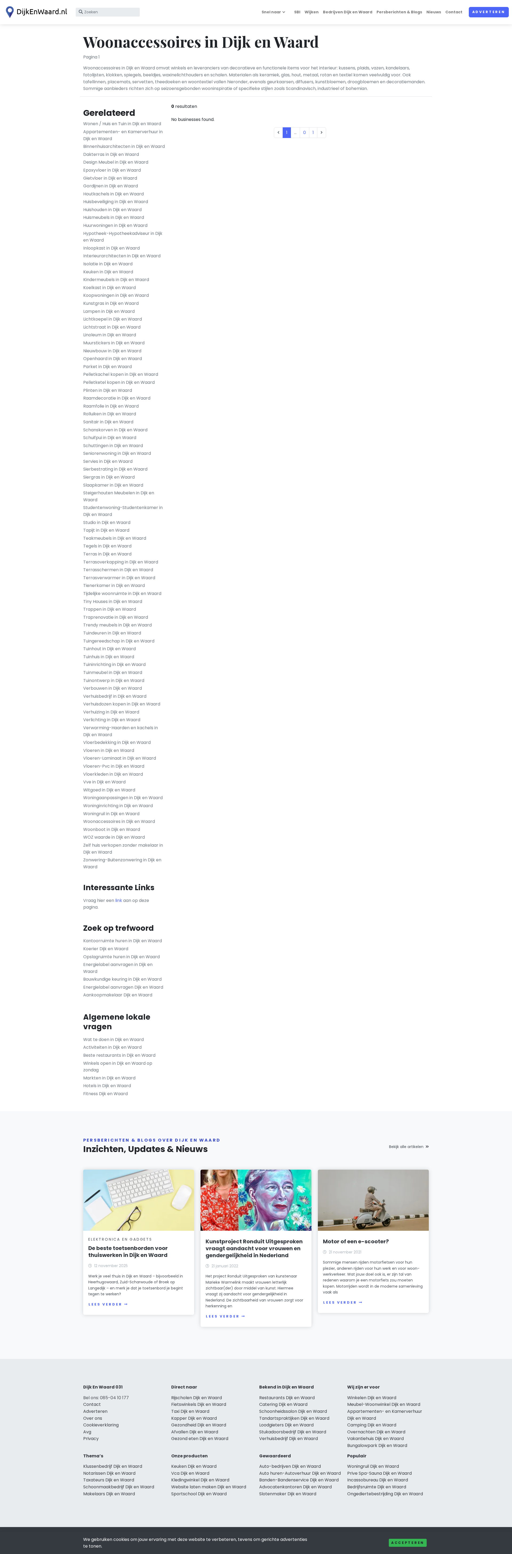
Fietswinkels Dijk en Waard (198, 1404)
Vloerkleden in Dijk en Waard (113, 774)
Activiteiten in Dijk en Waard (112, 1047)
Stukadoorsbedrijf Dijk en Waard (292, 1432)
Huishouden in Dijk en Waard (112, 210)
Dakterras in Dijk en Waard (111, 154)
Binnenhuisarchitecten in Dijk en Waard (124, 146)
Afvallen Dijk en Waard (194, 1432)
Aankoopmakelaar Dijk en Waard (117, 995)
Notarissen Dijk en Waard (109, 1473)
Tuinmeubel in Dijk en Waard (112, 672)
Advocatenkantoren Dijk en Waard (295, 1487)
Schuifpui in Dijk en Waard (109, 438)
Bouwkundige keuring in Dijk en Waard (122, 979)
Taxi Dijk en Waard (190, 1411)
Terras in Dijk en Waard (107, 554)
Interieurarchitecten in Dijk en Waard (122, 256)
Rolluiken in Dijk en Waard (109, 414)
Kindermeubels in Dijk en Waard (116, 280)
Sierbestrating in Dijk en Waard (115, 469)
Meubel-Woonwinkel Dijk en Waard (383, 1404)
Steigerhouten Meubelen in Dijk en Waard (118, 496)
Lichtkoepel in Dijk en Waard (112, 319)
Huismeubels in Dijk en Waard (113, 217)
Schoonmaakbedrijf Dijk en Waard (118, 1487)
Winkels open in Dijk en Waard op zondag (117, 1066)
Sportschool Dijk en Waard (199, 1494)
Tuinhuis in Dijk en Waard (108, 657)
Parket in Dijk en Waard (107, 367)
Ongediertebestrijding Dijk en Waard (385, 1494)
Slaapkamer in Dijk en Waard (113, 485)
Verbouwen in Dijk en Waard (112, 688)
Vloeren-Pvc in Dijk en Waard (113, 766)
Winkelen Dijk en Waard (371, 1398)
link (118, 900)
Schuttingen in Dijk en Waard (113, 446)
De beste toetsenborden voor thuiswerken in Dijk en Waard (128, 1251)
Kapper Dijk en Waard (194, 1418)
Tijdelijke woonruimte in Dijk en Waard (122, 593)
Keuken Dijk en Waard (194, 1466)
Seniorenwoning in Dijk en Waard (117, 453)
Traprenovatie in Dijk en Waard (115, 617)
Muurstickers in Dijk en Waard (114, 343)
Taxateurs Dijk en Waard (108, 1480)
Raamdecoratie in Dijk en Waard (116, 398)
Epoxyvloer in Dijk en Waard (112, 170)
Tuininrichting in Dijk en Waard (114, 664)
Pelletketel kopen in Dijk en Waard (119, 382)
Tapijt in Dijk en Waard (106, 530)
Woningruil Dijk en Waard (373, 1466)
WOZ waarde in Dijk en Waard (114, 837)
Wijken (312, 12)
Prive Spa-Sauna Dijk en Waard (379, 1473)
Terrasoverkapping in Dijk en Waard (120, 562)
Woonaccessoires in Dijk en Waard (119, 821)
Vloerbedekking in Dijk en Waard (117, 742)
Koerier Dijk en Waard (105, 949)
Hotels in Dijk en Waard (107, 1086)
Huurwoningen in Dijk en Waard (115, 225)
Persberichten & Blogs (399, 12)
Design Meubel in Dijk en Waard (115, 162)
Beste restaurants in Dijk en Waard (119, 1055)
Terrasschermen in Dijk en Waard (118, 570)
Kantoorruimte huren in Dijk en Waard (122, 941)
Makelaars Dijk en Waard (109, 1494)
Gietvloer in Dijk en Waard (110, 178)
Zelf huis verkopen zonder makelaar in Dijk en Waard (123, 848)
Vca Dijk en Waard (190, 1473)
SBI (297, 12)
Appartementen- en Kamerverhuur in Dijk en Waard (123, 135)
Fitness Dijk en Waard (105, 1094)
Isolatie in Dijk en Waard (108, 264)
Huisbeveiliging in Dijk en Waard (115, 202)
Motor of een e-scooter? (356, 1241)
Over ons (92, 1418)
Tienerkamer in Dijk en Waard (114, 585)
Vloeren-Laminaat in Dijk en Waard (119, 758)
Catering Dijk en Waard (283, 1404)
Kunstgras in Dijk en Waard (111, 303)
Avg (87, 1432)
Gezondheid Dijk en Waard (198, 1425)
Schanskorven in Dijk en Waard (115, 430)
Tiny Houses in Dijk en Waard (112, 601)
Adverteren (488, 12)
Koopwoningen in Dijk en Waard (116, 295)
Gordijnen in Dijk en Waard (110, 186)
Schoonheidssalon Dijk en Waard (293, 1411)
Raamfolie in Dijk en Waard (111, 406)
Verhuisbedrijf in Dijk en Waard (114, 696)
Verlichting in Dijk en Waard (111, 720)
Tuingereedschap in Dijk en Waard (118, 641)
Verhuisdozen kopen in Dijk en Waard (121, 704)
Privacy (91, 1438)
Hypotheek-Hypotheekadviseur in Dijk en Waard (122, 236)
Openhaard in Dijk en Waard (112, 359)
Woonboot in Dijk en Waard (111, 829)
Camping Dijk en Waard (371, 1425)
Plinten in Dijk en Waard (107, 390)
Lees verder (105, 1304)
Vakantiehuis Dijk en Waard (375, 1438)
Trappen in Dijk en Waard (109, 609)
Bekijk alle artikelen (406, 1146)
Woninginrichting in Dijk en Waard (118, 806)
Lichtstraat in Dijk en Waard (112, 327)
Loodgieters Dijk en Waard (286, 1425)
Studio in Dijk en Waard (106, 522)
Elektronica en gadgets (120, 1239)
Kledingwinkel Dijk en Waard (200, 1480)
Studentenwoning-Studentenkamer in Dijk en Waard (123, 511)
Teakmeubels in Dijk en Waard (114, 538)
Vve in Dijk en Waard (104, 782)
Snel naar (271, 12)
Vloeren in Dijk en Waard (108, 750)
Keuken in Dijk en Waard (108, 272)
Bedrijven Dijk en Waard (347, 12)
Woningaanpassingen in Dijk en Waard (123, 798)
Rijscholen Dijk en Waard (196, 1398)
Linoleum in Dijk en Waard (109, 335)
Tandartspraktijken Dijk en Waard (294, 1418)
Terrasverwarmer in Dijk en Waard (119, 578)
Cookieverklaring (101, 1425)
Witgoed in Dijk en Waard (109, 790)
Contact (453, 12)
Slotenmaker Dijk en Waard (287, 1494)
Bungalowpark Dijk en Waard (377, 1445)
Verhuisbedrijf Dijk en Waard (288, 1438)
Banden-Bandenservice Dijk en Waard (299, 1480)
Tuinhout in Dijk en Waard (109, 649)
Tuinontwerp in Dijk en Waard (113, 680)
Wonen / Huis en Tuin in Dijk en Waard (122, 124)
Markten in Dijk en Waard (109, 1078)
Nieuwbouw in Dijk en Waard (112, 351)
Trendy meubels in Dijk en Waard (117, 625)
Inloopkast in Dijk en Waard (111, 248)
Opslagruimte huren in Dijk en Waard (121, 957)
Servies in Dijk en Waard (108, 461)
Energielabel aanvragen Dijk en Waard (123, 987)
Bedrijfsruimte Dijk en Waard (376, 1487)
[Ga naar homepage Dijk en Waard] (35, 12)
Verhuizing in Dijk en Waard (111, 712)
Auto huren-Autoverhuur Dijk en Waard (300, 1473)
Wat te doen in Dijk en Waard (113, 1039)
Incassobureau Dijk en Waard (377, 1480)
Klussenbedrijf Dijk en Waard (112, 1466)
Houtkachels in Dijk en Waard (113, 194)
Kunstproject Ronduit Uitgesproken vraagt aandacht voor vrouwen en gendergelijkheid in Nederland (254, 1248)
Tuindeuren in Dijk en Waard (112, 633)
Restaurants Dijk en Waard (287, 1398)
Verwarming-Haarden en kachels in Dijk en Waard (120, 731)
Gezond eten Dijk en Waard (199, 1438)
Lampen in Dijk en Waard (109, 311)
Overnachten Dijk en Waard (376, 1432)
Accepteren (407, 1542)
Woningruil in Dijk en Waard (111, 814)
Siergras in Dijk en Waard (109, 477)
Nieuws (433, 12)
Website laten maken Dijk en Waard (208, 1487)
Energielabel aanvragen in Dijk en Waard (118, 968)
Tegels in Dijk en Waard (107, 546)
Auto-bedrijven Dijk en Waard (290, 1466)
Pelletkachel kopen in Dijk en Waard (120, 374)
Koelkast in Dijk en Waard (109, 288)
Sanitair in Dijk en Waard (108, 422)
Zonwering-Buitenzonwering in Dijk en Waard (122, 863)
